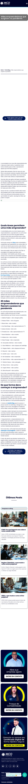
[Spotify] (17, 766)
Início (2, 70)
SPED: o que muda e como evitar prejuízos (12, 596)
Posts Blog (7, 70)
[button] (27, 3)
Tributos (23, 525)
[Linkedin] (13, 766)
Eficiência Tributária (20, 558)
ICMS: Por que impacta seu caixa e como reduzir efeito (13, 530)
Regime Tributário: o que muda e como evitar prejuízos (12, 563)
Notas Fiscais (22, 591)
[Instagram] (10, 766)
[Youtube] (2, 766)
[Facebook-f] (6, 766)
